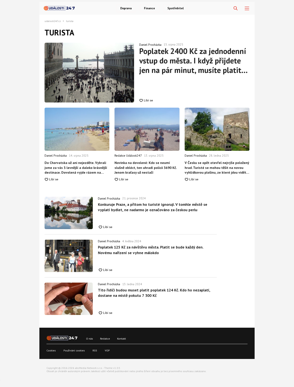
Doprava (126, 8)
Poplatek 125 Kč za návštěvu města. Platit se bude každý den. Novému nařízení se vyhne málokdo (150, 250)
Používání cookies (74, 350)
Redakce (105, 338)
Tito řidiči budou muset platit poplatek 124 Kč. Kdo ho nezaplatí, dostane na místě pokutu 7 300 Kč (154, 293)
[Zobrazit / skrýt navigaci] (247, 8)
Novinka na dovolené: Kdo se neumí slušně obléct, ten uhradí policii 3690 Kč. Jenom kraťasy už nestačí (146, 167)
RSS (95, 350)
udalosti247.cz (53, 21)
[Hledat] (235, 8)
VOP (107, 350)
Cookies (51, 350)
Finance (149, 8)
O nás (89, 338)
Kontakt (121, 338)
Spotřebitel (175, 8)
